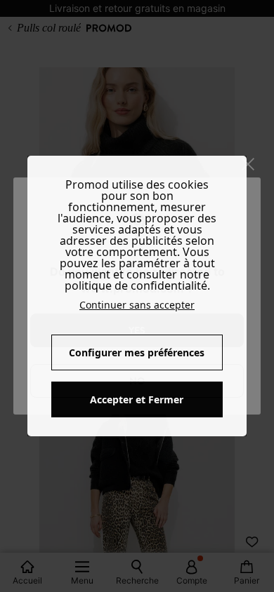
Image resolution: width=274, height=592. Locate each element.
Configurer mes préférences (136, 352)
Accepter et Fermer (136, 399)
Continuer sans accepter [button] (137, 304)
